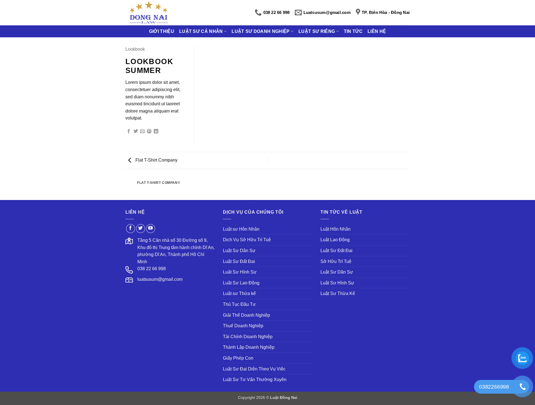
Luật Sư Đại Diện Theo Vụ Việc (254, 369)
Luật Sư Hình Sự (240, 272)
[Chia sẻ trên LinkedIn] (156, 131)
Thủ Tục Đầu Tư (239, 304)
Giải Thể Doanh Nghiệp (246, 315)
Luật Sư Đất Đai (239, 261)
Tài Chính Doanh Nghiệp (248, 336)
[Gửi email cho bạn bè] (142, 131)
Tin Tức (353, 31)
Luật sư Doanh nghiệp (261, 31)
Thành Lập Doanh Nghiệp (248, 347)
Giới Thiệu (161, 31)
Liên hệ (377, 31)
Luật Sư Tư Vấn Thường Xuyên (254, 379)
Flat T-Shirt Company (155, 160)
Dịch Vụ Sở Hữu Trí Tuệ (247, 239)
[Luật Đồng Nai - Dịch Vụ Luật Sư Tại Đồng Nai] (148, 13)
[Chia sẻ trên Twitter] (135, 131)
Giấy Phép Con (238, 358)
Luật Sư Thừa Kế (337, 293)
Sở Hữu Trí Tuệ (335, 261)
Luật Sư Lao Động (241, 282)
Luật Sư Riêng (316, 31)
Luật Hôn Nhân (335, 229)
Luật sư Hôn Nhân (241, 229)
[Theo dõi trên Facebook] (130, 228)
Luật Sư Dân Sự (239, 250)
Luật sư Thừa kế (239, 293)
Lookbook (135, 49)
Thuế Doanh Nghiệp (243, 325)
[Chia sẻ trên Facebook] (129, 131)
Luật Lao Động (335, 239)
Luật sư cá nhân (201, 31)
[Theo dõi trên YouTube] (150, 228)
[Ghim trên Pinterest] (149, 131)
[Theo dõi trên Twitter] (140, 228)
